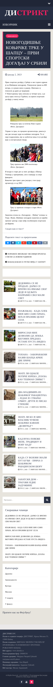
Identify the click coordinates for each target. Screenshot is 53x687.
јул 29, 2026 (23, 363)
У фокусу (8, 604)
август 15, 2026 (25, 323)
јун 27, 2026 (23, 488)
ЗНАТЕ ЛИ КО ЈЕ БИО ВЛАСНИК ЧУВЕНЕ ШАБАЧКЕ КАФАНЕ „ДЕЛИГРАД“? (29, 421)
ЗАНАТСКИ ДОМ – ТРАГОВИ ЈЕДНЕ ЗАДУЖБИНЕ (28, 482)
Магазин (8, 592)
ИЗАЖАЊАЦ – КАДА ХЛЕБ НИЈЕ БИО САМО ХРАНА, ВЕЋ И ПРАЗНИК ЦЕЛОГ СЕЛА (32, 315)
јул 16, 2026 (23, 407)
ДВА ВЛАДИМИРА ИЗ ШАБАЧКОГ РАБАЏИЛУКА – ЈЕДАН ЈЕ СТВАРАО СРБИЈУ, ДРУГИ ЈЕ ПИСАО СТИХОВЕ (32, 398)
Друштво (8, 573)
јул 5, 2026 (23, 448)
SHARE (44, 74)
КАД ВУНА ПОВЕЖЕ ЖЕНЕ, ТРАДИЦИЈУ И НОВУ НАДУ (29, 441)
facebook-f (21, 682)
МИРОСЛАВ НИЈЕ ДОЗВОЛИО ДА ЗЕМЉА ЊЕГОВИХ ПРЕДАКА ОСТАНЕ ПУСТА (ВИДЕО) (32, 337)
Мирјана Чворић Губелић (41, 448)
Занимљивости (12, 36)
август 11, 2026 (25, 345)
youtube (26, 682)
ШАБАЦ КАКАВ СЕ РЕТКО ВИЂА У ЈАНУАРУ (27, 262)
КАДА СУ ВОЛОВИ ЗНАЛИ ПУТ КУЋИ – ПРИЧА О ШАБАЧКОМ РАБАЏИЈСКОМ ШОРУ (32, 462)
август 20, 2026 (25, 301)
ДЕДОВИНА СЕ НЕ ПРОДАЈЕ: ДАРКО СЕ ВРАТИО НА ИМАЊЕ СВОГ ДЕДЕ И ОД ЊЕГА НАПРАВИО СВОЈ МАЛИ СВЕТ (32, 291)
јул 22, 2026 (23, 382)
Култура (8, 586)
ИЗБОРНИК (10, 24)
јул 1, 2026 (23, 469)
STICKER (33, 677)
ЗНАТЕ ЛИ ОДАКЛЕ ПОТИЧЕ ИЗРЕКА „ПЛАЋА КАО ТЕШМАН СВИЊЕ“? (32, 376)
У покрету (9, 598)
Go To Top (31, 682)
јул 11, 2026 (23, 429)
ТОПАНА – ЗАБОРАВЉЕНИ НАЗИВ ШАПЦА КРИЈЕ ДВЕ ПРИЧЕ (32, 357)
